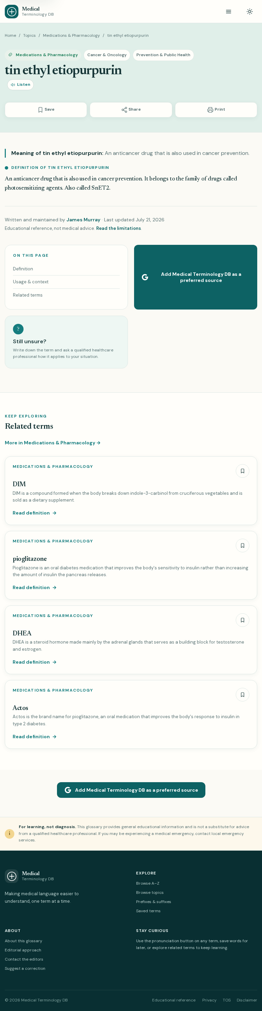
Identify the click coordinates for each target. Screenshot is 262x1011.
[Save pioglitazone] (242, 545)
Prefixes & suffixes (153, 901)
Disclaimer (247, 1000)
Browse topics (150, 892)
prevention (128, 179)
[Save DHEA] (242, 620)
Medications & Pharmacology (71, 35)
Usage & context (30, 282)
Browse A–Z (147, 883)
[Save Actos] (242, 694)
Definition (23, 269)
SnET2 (100, 188)
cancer (106, 179)
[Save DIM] (242, 471)
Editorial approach (23, 950)
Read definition (35, 513)
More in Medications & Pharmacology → (53, 443)
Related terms (28, 295)
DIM (19, 484)
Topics (29, 35)
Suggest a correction (25, 968)
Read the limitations (118, 228)
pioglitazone (29, 559)
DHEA (22, 634)
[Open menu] (228, 11)
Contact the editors (24, 959)
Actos (20, 708)
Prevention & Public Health (163, 55)
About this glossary (23, 941)
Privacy (209, 1000)
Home (10, 35)
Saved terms (148, 911)
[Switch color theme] (249, 11)
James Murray (83, 220)
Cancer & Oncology (107, 55)
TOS (227, 1000)
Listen (23, 84)
